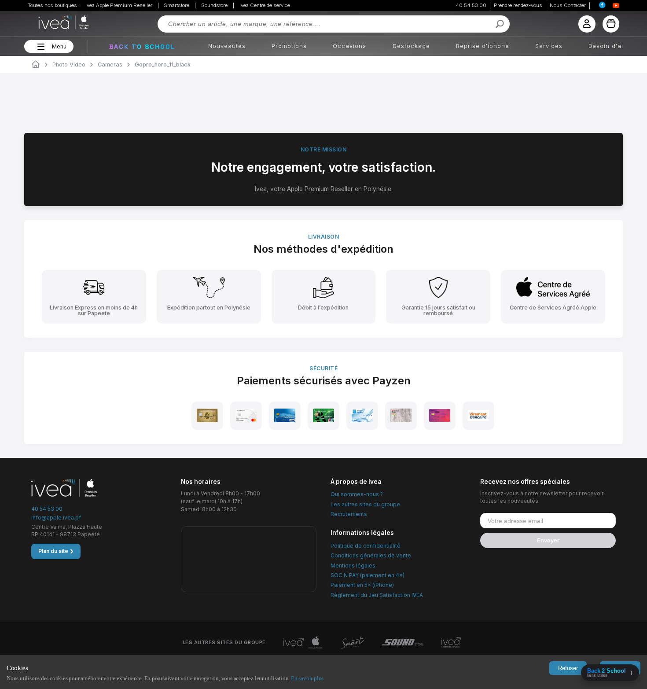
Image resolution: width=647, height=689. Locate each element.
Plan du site (56, 551)
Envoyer (548, 540)
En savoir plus (307, 678)
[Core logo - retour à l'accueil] (52, 22)
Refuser (568, 668)
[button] (39, 46)
